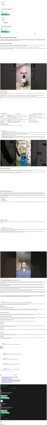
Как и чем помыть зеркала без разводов (7, 378)
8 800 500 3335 (5, 22)
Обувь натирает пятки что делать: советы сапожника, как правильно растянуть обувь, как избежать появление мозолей (17, 302)
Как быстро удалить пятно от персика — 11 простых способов (9, 377)
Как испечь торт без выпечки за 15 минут (7, 382)
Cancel (1, 424)
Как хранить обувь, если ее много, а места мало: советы (9, 131)
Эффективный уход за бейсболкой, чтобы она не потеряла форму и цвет (11, 381)
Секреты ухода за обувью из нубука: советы (7, 228)
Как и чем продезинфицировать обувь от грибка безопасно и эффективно (11, 344)
